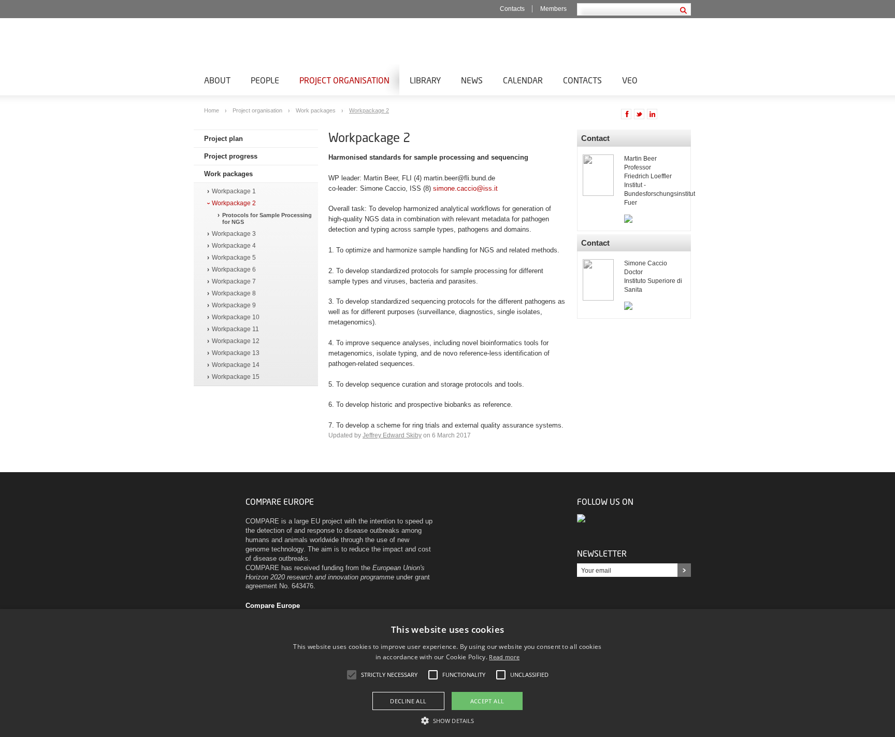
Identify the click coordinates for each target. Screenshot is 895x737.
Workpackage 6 (234, 269)
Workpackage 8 (234, 293)
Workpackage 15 (235, 377)
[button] (447, 720)
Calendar (523, 80)
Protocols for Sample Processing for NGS (267, 218)
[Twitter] (582, 518)
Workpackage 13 (235, 353)
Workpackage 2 (369, 110)
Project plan (223, 139)
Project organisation (344, 80)
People (265, 80)
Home (212, 110)
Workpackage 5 (234, 257)
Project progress (230, 156)
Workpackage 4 (234, 246)
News (472, 80)
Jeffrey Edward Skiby (392, 435)
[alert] (447, 673)
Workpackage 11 (235, 329)
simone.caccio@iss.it (465, 188)
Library (425, 80)
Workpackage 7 (234, 281)
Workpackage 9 (234, 305)
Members (553, 8)
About (217, 80)
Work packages (316, 110)
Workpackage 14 (235, 365)
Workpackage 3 (234, 234)
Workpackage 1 (234, 191)
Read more (504, 657)
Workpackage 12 (235, 341)
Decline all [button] (408, 701)
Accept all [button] (487, 701)
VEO (630, 80)
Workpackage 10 (235, 317)
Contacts (512, 8)
